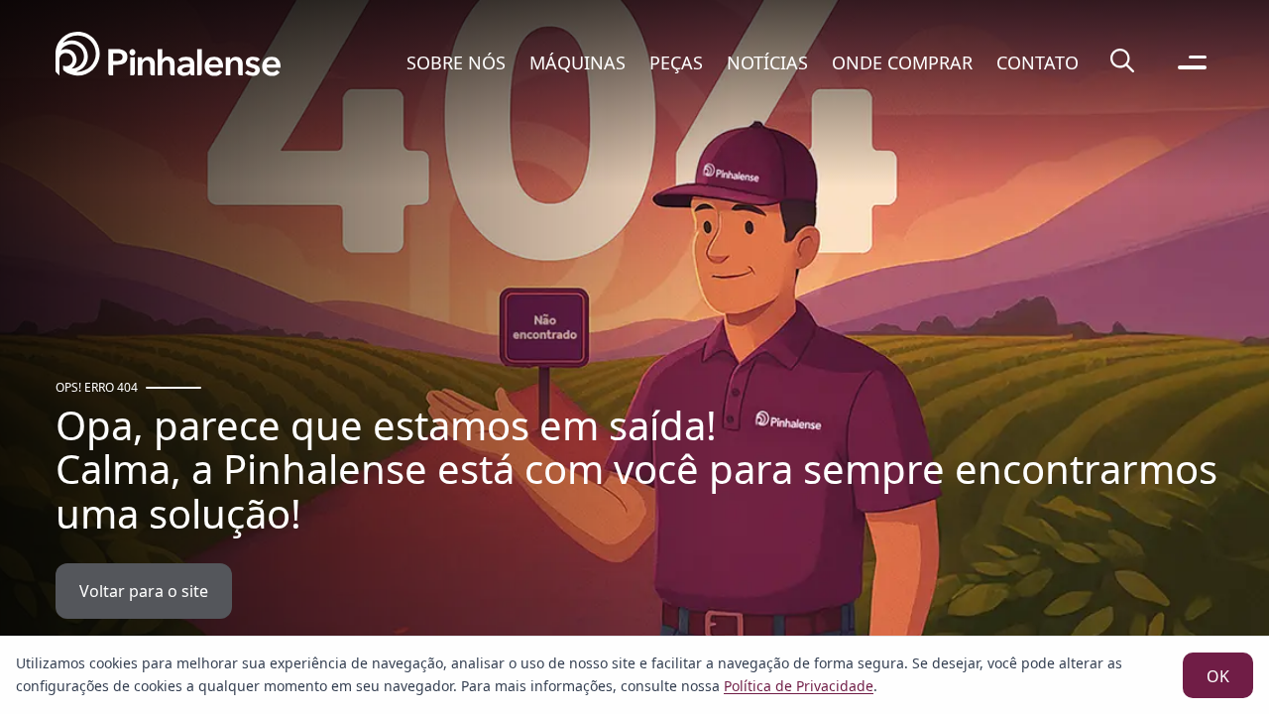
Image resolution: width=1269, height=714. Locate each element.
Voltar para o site (143, 591)
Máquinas (577, 62)
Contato (1037, 62)
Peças (676, 62)
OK (1218, 676)
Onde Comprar (902, 62)
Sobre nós (456, 62)
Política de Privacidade (798, 685)
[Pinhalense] (168, 62)
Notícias (767, 62)
